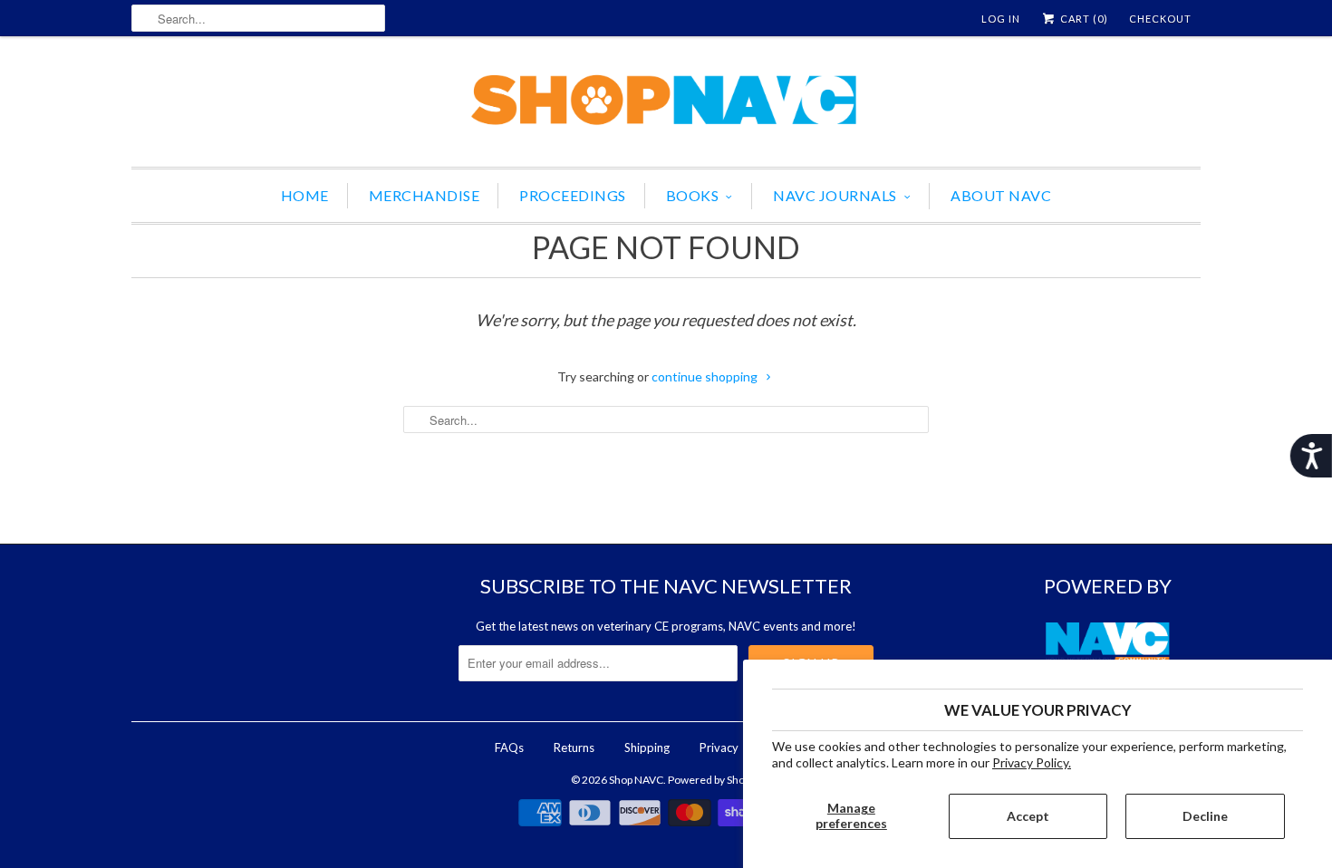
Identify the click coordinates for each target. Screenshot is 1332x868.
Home (305, 195)
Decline (1205, 816)
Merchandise (424, 195)
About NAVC (1001, 195)
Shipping (647, 747)
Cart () (1082, 18)
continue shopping (706, 376)
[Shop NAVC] (666, 106)
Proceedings (572, 195)
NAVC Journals (835, 195)
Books (692, 195)
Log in (1000, 18)
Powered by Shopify (715, 779)
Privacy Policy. (1031, 762)
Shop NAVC (636, 779)
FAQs (509, 747)
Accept (1028, 816)
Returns (574, 747)
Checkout (1160, 18)
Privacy (719, 747)
